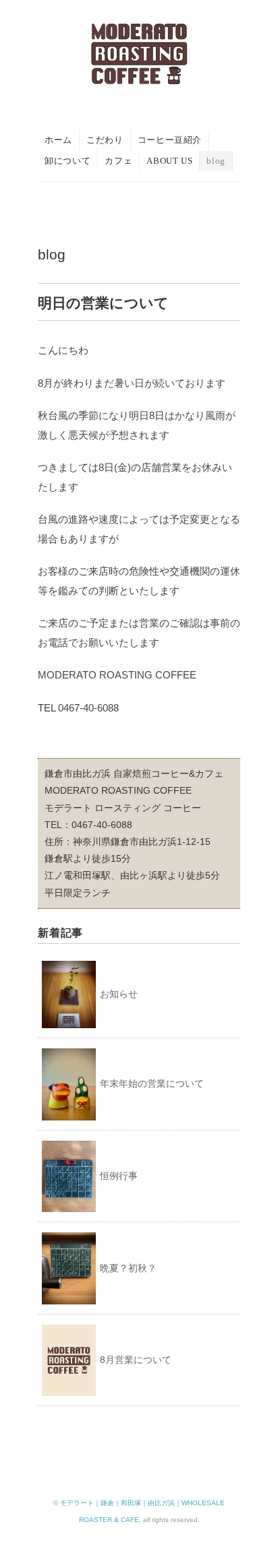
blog (215, 161)
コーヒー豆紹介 (170, 140)
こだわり (104, 140)
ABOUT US (169, 161)
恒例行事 (119, 1175)
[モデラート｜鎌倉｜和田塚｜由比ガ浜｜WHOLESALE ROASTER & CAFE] (139, 35)
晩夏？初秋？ (128, 1268)
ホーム (58, 140)
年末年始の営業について (152, 1083)
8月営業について (135, 1359)
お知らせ (119, 993)
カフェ (118, 161)
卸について (67, 161)
